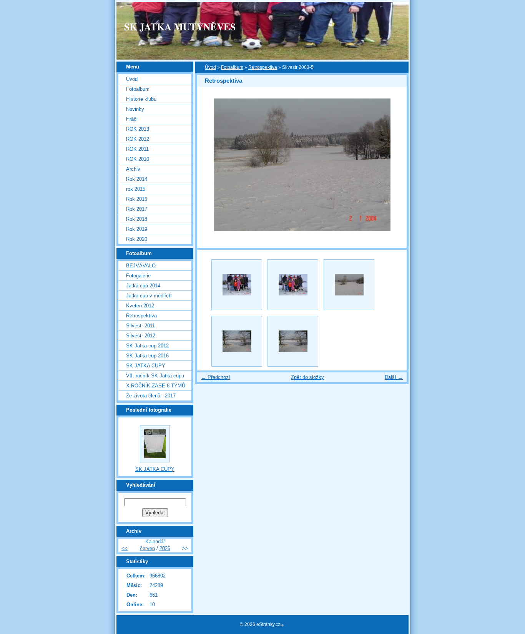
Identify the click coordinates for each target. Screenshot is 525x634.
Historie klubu (141, 99)
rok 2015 (135, 189)
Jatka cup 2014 (143, 286)
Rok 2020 (136, 239)
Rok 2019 (136, 229)
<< (124, 548)
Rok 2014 (136, 179)
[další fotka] (394, 164)
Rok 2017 (136, 209)
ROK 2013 (137, 129)
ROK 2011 (137, 149)
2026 (164, 548)
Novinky (135, 109)
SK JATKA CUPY (145, 366)
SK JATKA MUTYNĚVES (180, 26)
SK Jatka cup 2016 (147, 356)
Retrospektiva (262, 67)
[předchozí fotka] (209, 164)
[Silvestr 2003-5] (349, 285)
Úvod (210, 67)
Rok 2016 (136, 199)
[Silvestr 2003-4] (293, 285)
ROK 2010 (137, 159)
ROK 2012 (137, 139)
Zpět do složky (307, 377)
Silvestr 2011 (140, 326)
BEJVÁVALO (141, 266)
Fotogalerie (138, 276)
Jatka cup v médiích (148, 296)
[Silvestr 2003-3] (237, 285)
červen (147, 548)
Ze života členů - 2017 (151, 396)
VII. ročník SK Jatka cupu (155, 376)
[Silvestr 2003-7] (293, 341)
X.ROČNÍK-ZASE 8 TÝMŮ (155, 386)
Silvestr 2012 (140, 336)
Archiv (133, 169)
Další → (394, 377)
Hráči (132, 119)
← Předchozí (215, 377)
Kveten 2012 (140, 306)
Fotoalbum (232, 67)
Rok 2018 (136, 219)
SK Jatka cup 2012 (147, 346)
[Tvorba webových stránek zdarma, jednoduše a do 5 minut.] (283, 625)
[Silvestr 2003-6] (237, 341)
